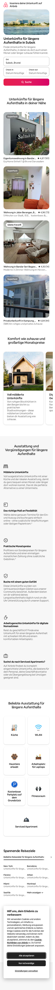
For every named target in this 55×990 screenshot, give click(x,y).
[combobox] (26, 63)
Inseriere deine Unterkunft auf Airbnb (26, 5)
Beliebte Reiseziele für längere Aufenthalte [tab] (24, 857)
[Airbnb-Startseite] (6, 4)
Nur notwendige (26, 963)
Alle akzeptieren (26, 955)
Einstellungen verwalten (26, 971)
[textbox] (15, 73)
